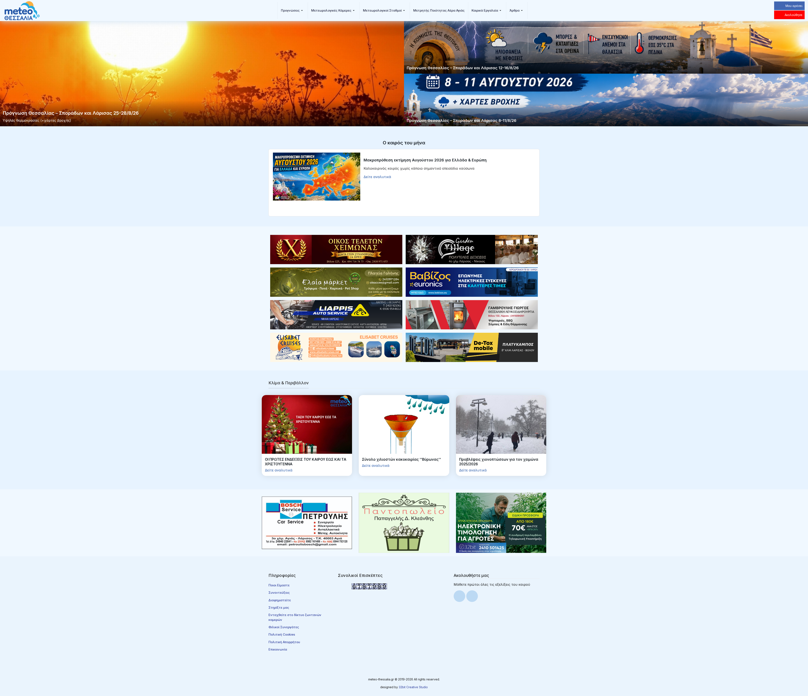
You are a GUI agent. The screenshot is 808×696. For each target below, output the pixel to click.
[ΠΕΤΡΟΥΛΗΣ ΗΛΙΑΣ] (307, 522)
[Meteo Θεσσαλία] (22, 10)
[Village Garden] (472, 249)
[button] (293, 10)
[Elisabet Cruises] (336, 347)
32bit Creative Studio (413, 687)
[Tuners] (501, 522)
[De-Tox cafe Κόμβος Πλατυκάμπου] (472, 347)
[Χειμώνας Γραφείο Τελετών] (336, 249)
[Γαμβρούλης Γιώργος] (472, 314)
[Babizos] (472, 282)
